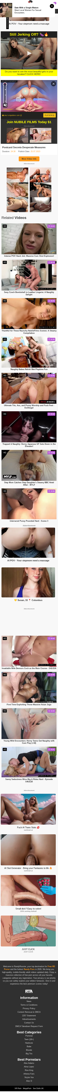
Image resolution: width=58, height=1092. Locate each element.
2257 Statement (29, 1015)
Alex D (29, 1081)
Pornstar (29, 1036)
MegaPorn (27, 1088)
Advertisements (29, 1019)
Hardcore (29, 1043)
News (29, 1001)
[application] (29, 54)
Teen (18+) (29, 1039)
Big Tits (29, 1053)
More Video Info (29, 159)
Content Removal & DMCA (29, 1012)
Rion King (29, 1070)
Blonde (29, 1050)
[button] (29, 53)
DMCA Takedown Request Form (29, 1026)
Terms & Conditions (29, 1005)
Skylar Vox (29, 1077)
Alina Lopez (29, 1067)
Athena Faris (29, 1074)
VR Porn (18, 1088)
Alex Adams (29, 1063)
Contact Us (29, 1023)
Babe (29, 1046)
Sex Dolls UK (38, 1088)
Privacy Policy (29, 1008)
